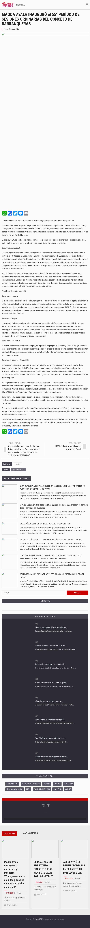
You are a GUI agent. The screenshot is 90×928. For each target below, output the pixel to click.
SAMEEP (68, 789)
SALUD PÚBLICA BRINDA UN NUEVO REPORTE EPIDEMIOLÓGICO (45, 524)
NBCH (28, 789)
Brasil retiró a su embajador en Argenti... (50, 720)
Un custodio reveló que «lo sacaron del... (50, 664)
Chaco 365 (38, 919)
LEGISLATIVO (68, 784)
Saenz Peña (58, 789)
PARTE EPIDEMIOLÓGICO (42, 789)
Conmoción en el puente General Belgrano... (51, 683)
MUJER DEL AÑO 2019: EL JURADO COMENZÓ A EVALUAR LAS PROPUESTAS (50, 539)
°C (43, 805)
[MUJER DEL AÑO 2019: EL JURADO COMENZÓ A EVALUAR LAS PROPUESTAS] (9, 544)
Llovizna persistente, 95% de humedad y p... (51, 627)
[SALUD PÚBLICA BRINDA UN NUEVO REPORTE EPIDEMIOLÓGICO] (9, 528)
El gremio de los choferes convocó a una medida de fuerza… (55, 649)
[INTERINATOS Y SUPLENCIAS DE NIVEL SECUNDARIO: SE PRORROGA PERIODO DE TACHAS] (9, 580)
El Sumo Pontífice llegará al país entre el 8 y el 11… (52, 742)
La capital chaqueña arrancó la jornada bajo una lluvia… (53, 631)
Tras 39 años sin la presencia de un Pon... (50, 738)
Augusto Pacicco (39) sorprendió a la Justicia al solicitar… (54, 705)
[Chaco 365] (13, 4)
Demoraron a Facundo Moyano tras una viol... (51, 757)
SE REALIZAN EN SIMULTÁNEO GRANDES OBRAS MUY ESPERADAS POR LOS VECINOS (44, 869)
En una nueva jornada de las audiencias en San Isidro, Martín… (55, 668)
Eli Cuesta (47, 784)
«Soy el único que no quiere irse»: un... (49, 701)
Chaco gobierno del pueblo (31, 784)
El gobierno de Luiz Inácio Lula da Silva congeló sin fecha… (54, 723)
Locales (17, 464)
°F (48, 805)
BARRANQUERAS (18, 470)
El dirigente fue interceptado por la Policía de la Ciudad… (53, 760)
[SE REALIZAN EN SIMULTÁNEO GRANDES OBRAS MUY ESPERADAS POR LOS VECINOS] (45, 849)
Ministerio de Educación (14, 789)
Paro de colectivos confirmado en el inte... (50, 646)
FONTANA (57, 784)
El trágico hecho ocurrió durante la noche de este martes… (54, 686)
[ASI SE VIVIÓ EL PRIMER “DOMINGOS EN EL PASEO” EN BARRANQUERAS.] (74, 849)
